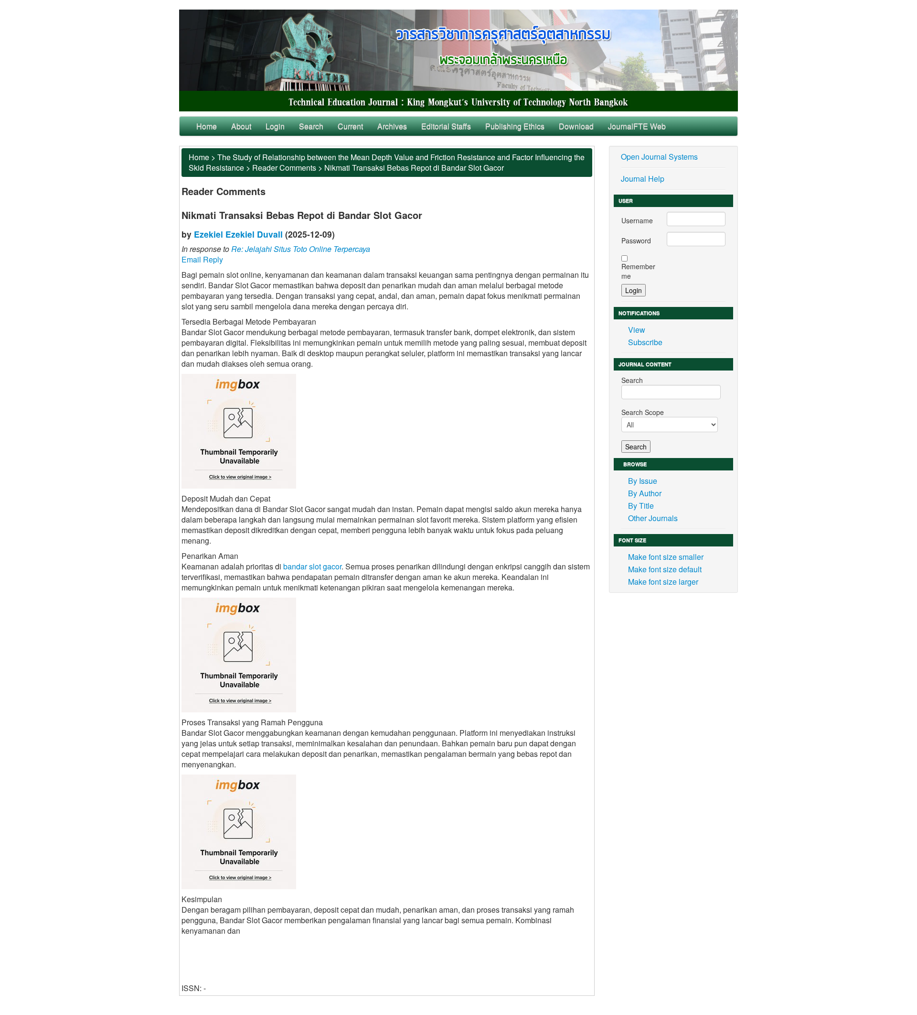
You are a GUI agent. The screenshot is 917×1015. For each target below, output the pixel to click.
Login (275, 125)
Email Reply (202, 259)
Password (636, 240)
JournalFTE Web (637, 125)
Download (576, 125)
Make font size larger (663, 581)
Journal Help (642, 178)
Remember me (638, 271)
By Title (641, 505)
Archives (392, 125)
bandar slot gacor (312, 566)
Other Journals (653, 518)
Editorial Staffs (446, 125)
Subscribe (645, 342)
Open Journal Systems (659, 156)
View (636, 329)
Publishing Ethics (514, 125)
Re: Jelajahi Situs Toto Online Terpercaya (300, 248)
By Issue (642, 480)
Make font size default (665, 569)
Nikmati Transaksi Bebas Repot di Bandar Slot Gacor (414, 167)
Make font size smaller (666, 556)
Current (350, 125)
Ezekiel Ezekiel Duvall (238, 234)
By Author (644, 493)
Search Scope (642, 412)
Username (637, 220)
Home (206, 125)
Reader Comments (284, 167)
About (241, 125)
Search (311, 125)
